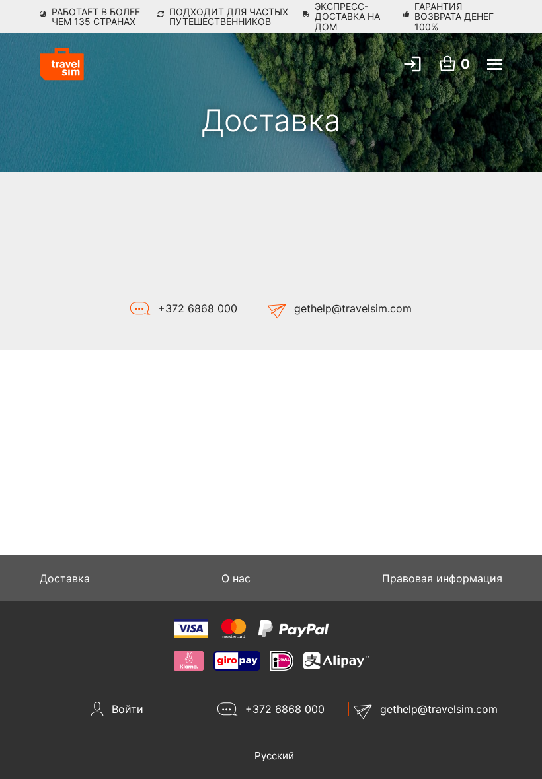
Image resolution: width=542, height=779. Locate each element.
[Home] (62, 64)
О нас (236, 578)
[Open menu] (494, 64)
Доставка (65, 578)
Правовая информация (442, 578)
